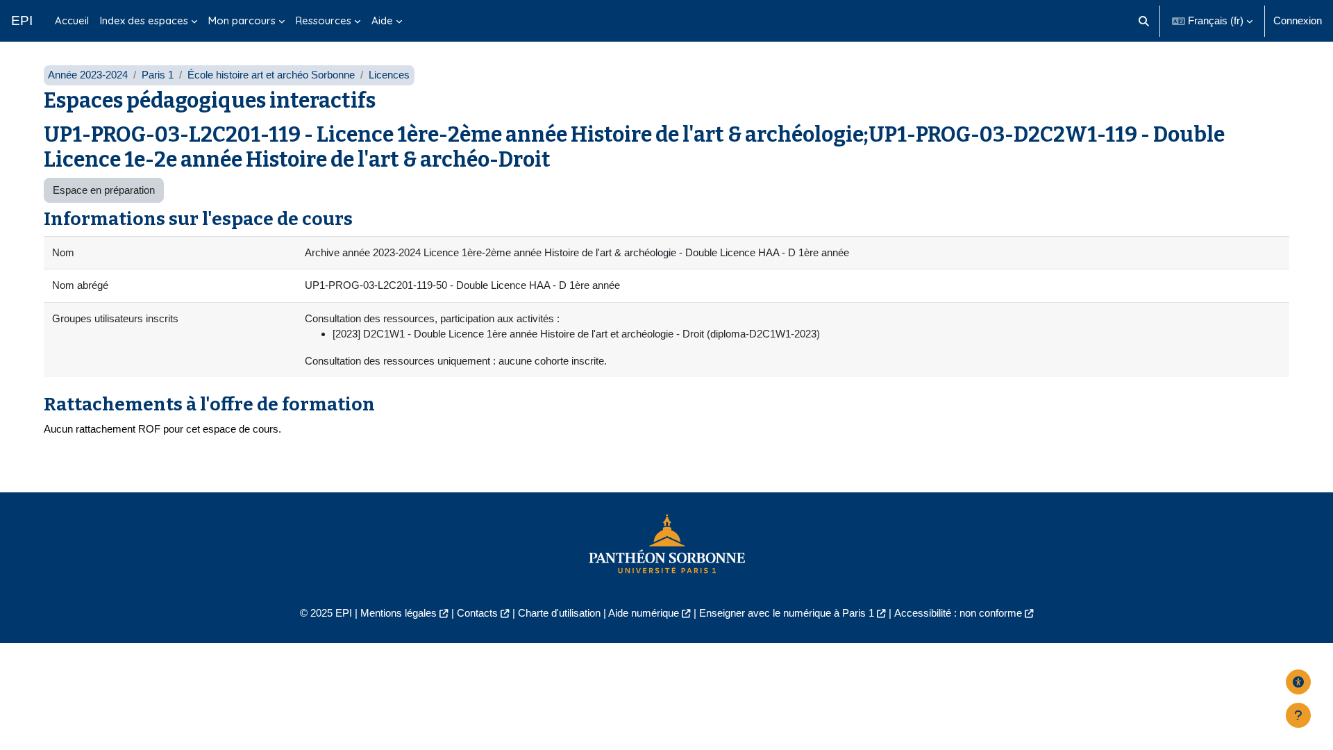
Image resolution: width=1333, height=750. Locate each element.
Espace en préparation (104, 190)
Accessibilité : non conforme (958, 613)
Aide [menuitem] (382, 20)
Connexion (1297, 20)
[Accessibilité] (1298, 681)
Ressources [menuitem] (323, 20)
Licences (389, 75)
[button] (1144, 21)
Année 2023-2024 (88, 75)
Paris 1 (158, 75)
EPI (22, 20)
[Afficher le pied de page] (1298, 715)
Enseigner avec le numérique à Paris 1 (786, 613)
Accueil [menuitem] (72, 20)
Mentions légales (398, 613)
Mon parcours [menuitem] (242, 20)
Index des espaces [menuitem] (144, 20)
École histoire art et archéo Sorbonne (271, 75)
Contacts (477, 613)
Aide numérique (643, 613)
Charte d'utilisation (559, 613)
